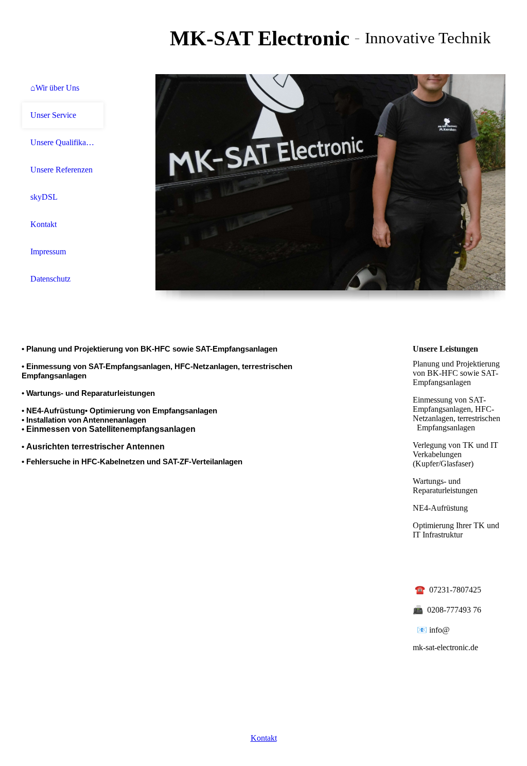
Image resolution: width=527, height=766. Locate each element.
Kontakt (43, 224)
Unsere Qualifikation (62, 142)
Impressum (48, 251)
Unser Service (53, 115)
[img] (63, 37)
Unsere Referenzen (61, 169)
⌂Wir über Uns (54, 87)
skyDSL (44, 197)
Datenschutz (50, 278)
